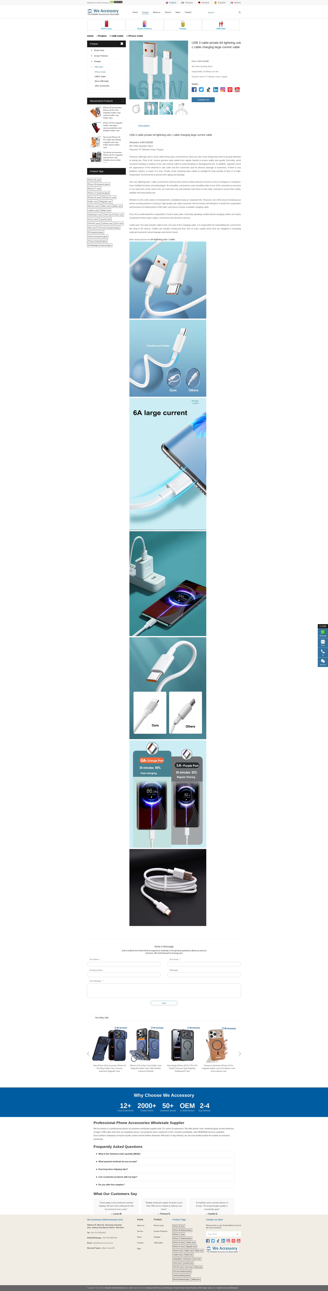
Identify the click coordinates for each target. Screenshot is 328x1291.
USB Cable (98, 67)
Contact (188, 12)
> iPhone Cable (134, 36)
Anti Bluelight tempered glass (99, 245)
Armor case (92, 219)
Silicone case (93, 206)
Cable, (210, 1288)
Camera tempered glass (97, 237)
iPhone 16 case (94, 197)
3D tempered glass (95, 232)
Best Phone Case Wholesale (163, 1288)
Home (135, 12)
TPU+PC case (93, 223)
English (172, 3)
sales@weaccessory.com (103, 1243)
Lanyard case (105, 219)
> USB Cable (116, 36)
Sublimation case (95, 215)
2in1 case (119, 223)
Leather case (93, 210)
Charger (97, 61)
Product (145, 12)
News (178, 12)
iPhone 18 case (94, 180)
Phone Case (99, 50)
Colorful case (107, 223)
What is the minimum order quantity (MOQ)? (119, 1154)
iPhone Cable (100, 72)
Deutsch (205, 3)
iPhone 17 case (94, 189)
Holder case (93, 202)
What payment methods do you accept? (117, 1161)
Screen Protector (101, 56)
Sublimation (177, 1259)
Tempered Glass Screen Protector (185, 1288)
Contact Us (203, 99)
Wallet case (105, 210)
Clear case (118, 215)
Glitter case (105, 206)
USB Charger (202, 1288)
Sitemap (149, 1288)
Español (221, 3)
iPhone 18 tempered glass (98, 184)
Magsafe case (106, 202)
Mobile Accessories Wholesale (227, 1288)
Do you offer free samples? (111, 1185)
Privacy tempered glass (97, 241)
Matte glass (196, 1279)
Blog (139, 1248)
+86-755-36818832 (98, 1233)
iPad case (92, 228)
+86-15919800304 (109, 1238)
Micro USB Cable (102, 81)
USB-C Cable (100, 76)
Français (189, 3)
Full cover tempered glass (108, 228)
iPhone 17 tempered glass (98, 193)
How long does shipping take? (113, 1169)
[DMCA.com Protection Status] (116, 3)
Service (168, 12)
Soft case (108, 215)
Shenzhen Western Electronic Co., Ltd (118, 1288)
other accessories (102, 86)
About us (156, 12)
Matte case (117, 206)
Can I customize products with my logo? (117, 1177)
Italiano (237, 3)
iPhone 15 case (109, 197)
